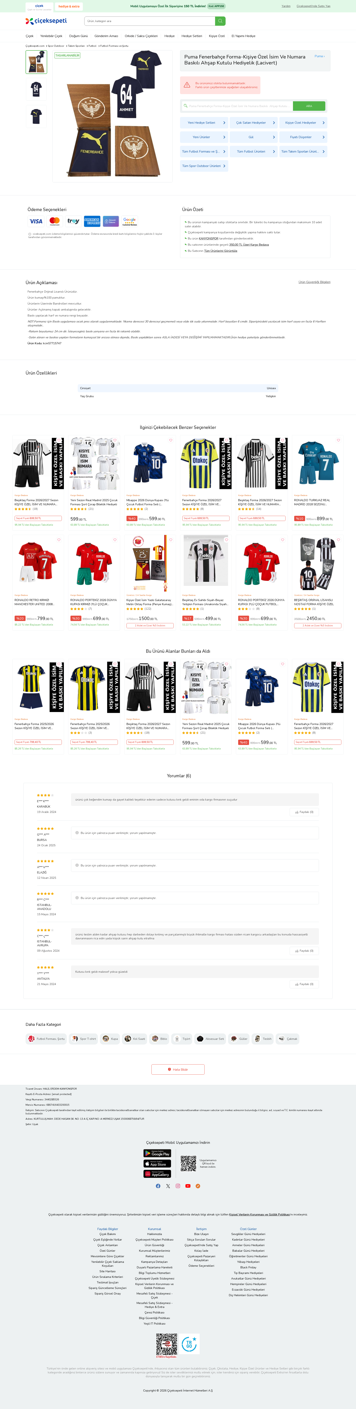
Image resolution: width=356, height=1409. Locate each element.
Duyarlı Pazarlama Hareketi (154, 1267)
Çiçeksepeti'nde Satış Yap (313, 6)
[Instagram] (178, 1186)
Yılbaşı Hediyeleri (248, 1262)
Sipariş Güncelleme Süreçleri (107, 1288)
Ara (220, 21)
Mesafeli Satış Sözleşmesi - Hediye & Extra (155, 1305)
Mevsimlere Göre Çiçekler (107, 1256)
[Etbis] (166, 1346)
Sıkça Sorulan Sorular (201, 1240)
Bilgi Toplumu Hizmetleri (154, 1273)
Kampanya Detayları (154, 1262)
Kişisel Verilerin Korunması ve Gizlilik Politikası (154, 1286)
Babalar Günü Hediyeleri (248, 1251)
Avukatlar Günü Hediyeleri (248, 1279)
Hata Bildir (180, 1069)
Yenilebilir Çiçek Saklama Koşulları (107, 1264)
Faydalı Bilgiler (107, 1229)
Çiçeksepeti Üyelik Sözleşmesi (154, 1279)
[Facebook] (158, 1186)
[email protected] (61, 1094)
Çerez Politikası (154, 1312)
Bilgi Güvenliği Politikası (154, 1318)
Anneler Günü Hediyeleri (248, 1245)
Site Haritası (108, 1271)
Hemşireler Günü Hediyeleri (248, 1284)
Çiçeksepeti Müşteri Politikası (154, 1240)
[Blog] (198, 1186)
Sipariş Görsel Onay (108, 1294)
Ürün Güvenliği (154, 1245)
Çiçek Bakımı (108, 1234)
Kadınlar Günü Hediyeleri (248, 1240)
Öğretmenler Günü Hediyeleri (248, 1256)
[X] (168, 1186)
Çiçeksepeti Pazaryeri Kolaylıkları (201, 1258)
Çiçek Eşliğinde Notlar (107, 1240)
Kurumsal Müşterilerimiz (154, 1251)
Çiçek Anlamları (107, 1245)
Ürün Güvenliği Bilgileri (314, 282)
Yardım (286, 6)
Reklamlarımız (155, 1256)
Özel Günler (107, 1251)
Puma (319, 56)
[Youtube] (188, 1186)
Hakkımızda (154, 1234)
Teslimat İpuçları (107, 1282)
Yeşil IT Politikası (154, 1324)
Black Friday (248, 1267)
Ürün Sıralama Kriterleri (107, 1277)
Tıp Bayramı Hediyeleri (248, 1273)
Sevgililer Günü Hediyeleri (248, 1234)
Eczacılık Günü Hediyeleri (248, 1290)
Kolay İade (201, 1251)
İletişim (201, 1229)
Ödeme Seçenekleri (201, 1266)
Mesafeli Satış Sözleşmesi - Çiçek (155, 1295)
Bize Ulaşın (201, 1234)
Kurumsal (154, 1229)
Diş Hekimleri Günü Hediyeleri (248, 1295)
